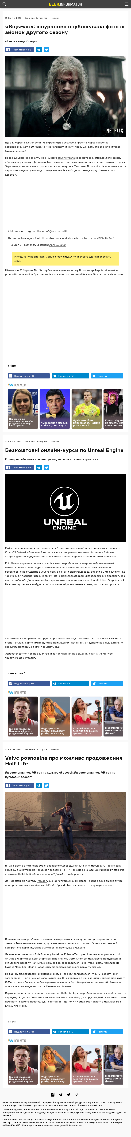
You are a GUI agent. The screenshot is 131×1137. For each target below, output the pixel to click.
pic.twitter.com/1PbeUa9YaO (97, 238)
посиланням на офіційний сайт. (75, 653)
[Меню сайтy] (126, 4)
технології (17, 673)
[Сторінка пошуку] (4, 4)
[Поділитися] (39, 49)
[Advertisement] (65, 201)
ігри (13, 1021)
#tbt (10, 231)
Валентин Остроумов (36, 18)
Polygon (42, 881)
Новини (55, 18)
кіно (13, 365)
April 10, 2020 (57, 244)
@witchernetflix (59, 231)
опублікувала (66, 157)
